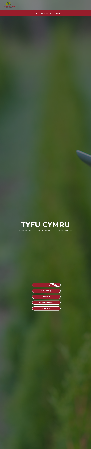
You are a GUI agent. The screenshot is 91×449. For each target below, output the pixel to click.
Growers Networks (46, 302)
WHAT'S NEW (40, 5)
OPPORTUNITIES (68, 5)
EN (81, 5)
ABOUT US (76, 5)
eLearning (46, 285)
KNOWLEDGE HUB (57, 5)
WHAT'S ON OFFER (30, 5)
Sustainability (46, 308)
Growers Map (46, 291)
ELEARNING (48, 5)
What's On (46, 296)
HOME (22, 5)
